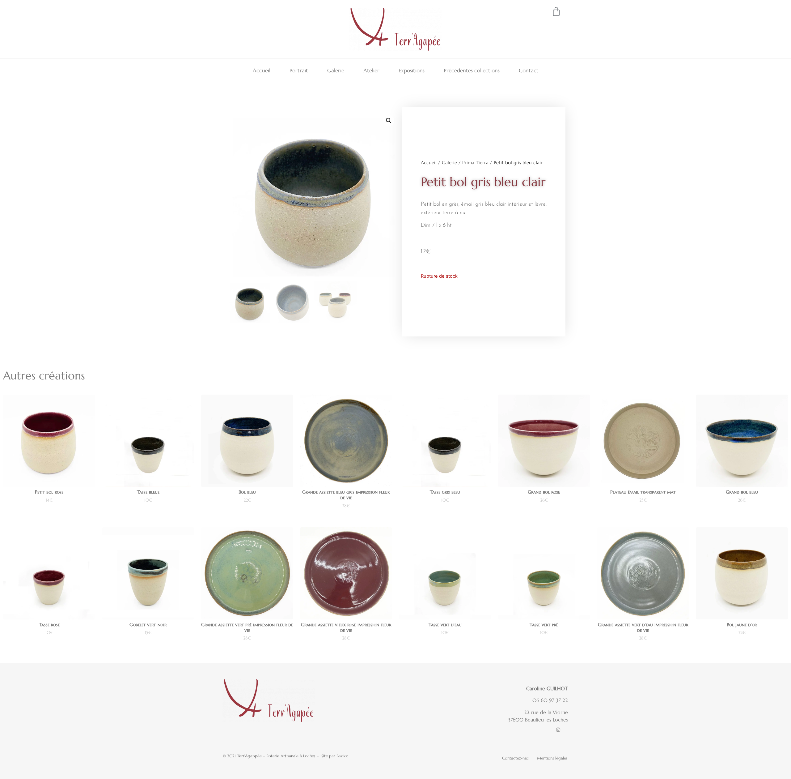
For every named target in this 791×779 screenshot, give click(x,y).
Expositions (412, 70)
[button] (388, 120)
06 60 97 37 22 (550, 700)
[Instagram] (558, 729)
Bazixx (342, 756)
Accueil (261, 70)
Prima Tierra (475, 162)
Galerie (335, 70)
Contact (529, 70)
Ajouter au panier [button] (148, 517)
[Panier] (556, 11)
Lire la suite (49, 517)
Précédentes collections (472, 70)
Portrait (299, 70)
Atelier (371, 70)
